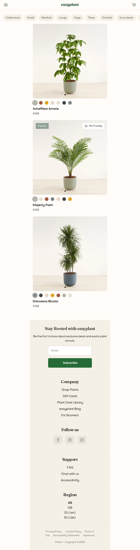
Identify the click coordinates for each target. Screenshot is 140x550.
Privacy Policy (54, 531)
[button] (35, 103)
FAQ (70, 467)
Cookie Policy (73, 531)
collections (13, 17)
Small (30, 17)
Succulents (126, 17)
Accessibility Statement (66, 535)
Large (63, 17)
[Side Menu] (6, 5)
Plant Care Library (70, 402)
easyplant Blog (70, 409)
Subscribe (70, 363)
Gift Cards (70, 396)
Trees (91, 17)
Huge (77, 17)
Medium (46, 17)
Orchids (107, 17)
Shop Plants (70, 389)
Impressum (89, 535)
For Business (70, 415)
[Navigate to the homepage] (70, 5)
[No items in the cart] (134, 5)
